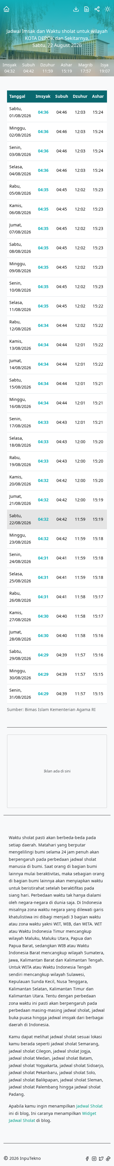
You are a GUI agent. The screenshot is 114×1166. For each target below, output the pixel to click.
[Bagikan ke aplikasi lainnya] (97, 9)
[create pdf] (76, 9)
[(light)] (107, 9)
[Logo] (6, 9)
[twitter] (101, 1158)
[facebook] (87, 1158)
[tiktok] (108, 1158)
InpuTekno (30, 1158)
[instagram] (94, 1158)
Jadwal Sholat (89, 1106)
